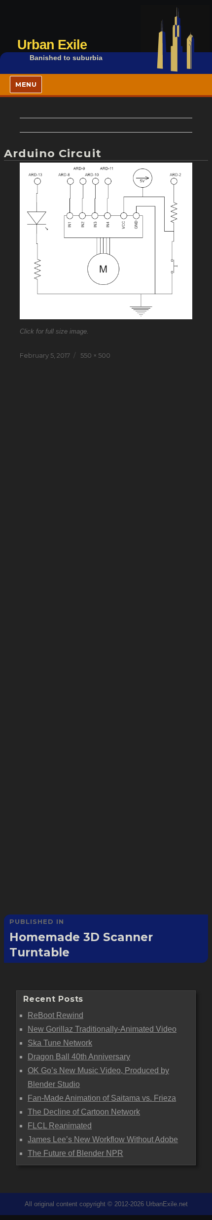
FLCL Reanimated (60, 1125)
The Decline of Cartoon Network (84, 1112)
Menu (25, 84)
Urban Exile (52, 44)
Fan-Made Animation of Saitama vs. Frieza (102, 1098)
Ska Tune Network (60, 1043)
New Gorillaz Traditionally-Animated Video (102, 1029)
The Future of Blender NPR (75, 1153)
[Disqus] (106, 511)
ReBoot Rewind (55, 1015)
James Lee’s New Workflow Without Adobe (103, 1139)
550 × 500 (95, 355)
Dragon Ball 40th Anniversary (79, 1056)
